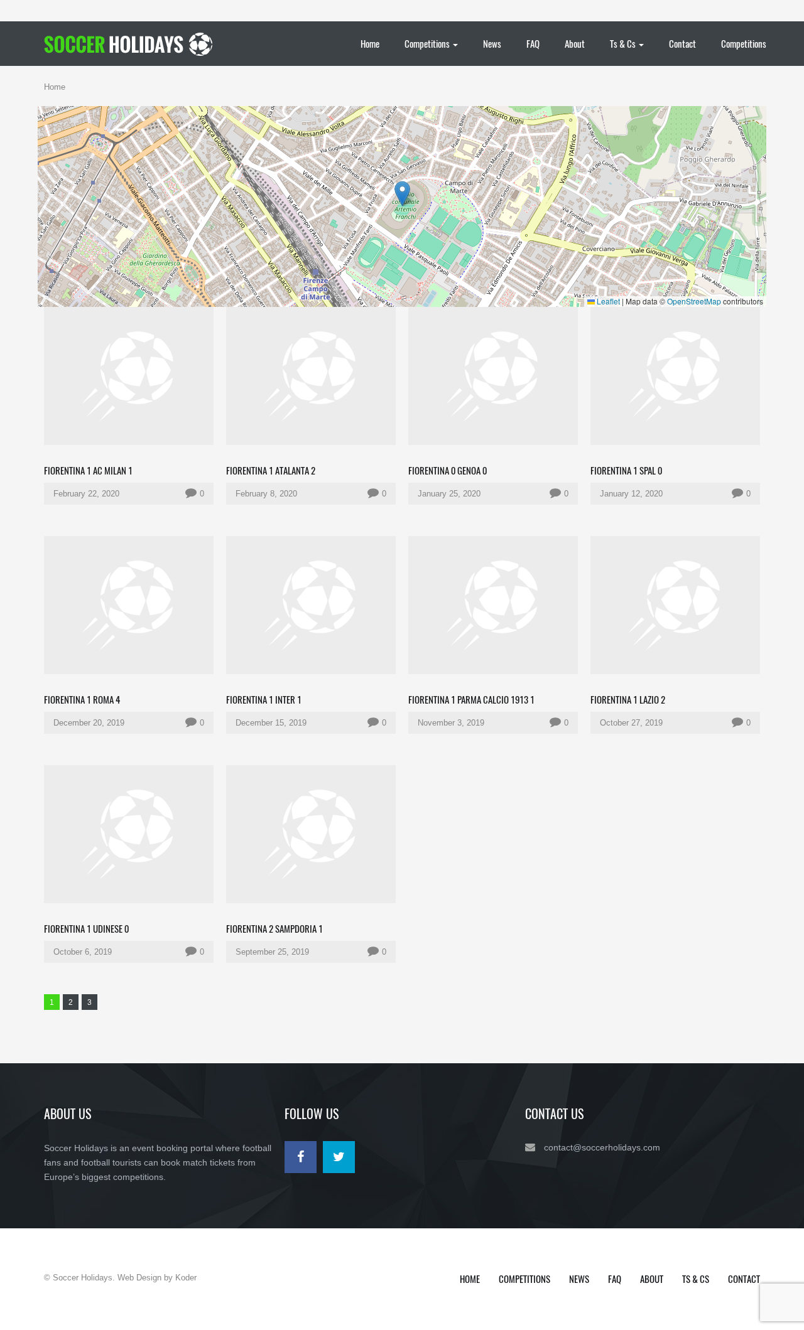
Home (370, 43)
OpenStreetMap (694, 301)
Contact (682, 43)
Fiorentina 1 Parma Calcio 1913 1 (471, 699)
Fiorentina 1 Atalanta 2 (270, 470)
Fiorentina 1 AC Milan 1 (88, 470)
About (575, 43)
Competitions (428, 43)
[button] (402, 193)
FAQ (533, 43)
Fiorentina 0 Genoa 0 (447, 470)
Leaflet (607, 301)
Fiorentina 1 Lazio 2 (627, 699)
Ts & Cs (624, 43)
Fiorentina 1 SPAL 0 (626, 470)
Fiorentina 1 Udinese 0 (86, 928)
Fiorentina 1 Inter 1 (264, 699)
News (492, 43)
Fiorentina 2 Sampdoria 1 (274, 928)
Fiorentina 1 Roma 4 (82, 699)
